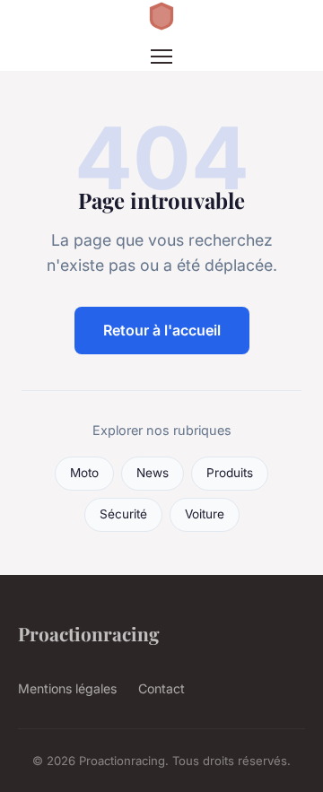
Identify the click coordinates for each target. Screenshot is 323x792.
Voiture (204, 514)
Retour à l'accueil (162, 330)
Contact (161, 688)
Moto (84, 473)
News (152, 473)
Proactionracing (89, 633)
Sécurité (123, 514)
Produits (229, 473)
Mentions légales (67, 688)
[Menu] (161, 56)
